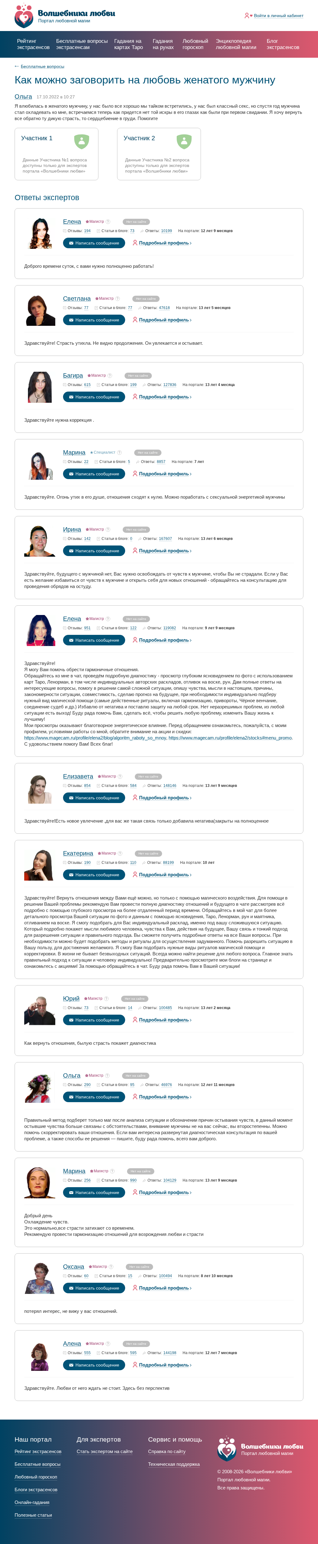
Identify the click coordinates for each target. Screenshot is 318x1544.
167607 (165, 539)
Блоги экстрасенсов (36, 1489)
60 (86, 1276)
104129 (169, 1180)
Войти (278, 15)
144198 (169, 1353)
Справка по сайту (167, 1451)
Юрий (71, 998)
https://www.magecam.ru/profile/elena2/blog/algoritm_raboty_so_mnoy (95, 737)
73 (132, 231)
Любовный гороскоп (195, 44)
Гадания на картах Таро (128, 44)
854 (87, 786)
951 (87, 628)
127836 (169, 385)
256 (87, 1180)
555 (87, 1353)
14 (130, 1008)
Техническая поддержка (174, 1464)
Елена (72, 221)
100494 (165, 1276)
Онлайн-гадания (32, 1502)
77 (86, 308)
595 (133, 1353)
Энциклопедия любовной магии (236, 44)
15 (130, 1276)
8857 (161, 462)
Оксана (73, 1266)
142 (87, 539)
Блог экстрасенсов (283, 44)
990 (133, 1180)
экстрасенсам (82, 44)
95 (132, 1085)
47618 (164, 308)
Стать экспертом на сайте (105, 1451)
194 (87, 231)
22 (86, 462)
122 (133, 628)
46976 (166, 1085)
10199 (166, 231)
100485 (165, 1008)
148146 (169, 786)
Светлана (77, 298)
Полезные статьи (33, 1515)
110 (133, 863)
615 (87, 385)
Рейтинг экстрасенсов (33, 44)
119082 (169, 628)
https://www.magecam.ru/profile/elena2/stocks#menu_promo (230, 737)
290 (87, 1085)
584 (133, 786)
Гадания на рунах (163, 44)
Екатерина (78, 853)
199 (133, 385)
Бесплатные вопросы (42, 66)
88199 (168, 863)
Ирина (72, 529)
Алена (72, 1343)
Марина (74, 452)
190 (87, 863)
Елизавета (78, 776)
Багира (73, 375)
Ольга (71, 1075)
